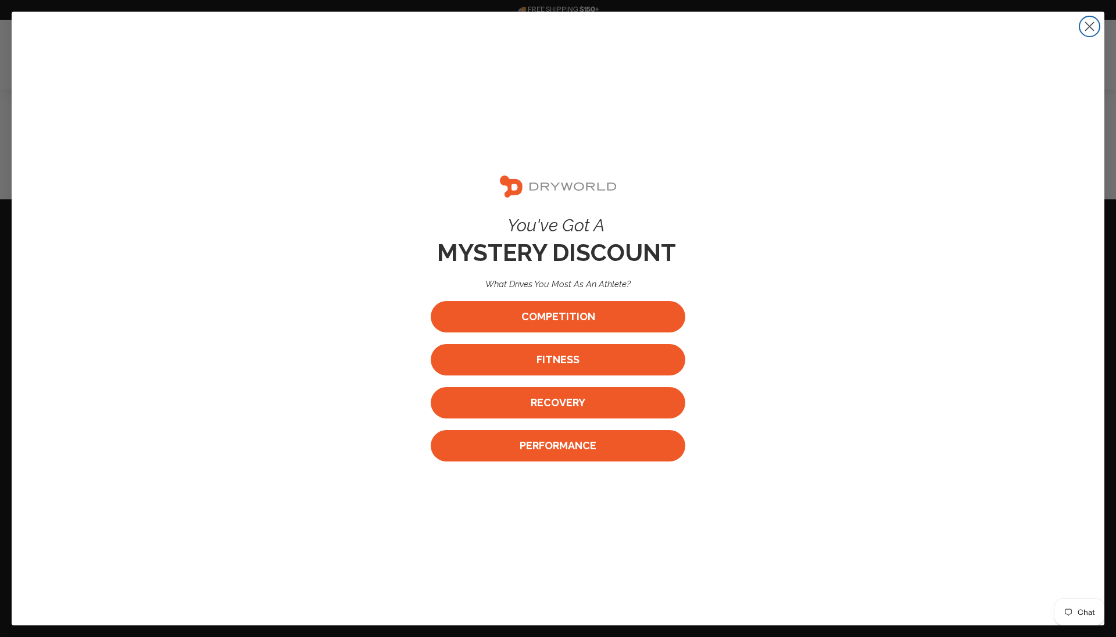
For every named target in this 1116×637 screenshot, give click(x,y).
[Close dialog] (1089, 26)
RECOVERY (558, 402)
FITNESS (558, 359)
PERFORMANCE (558, 445)
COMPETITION (558, 316)
